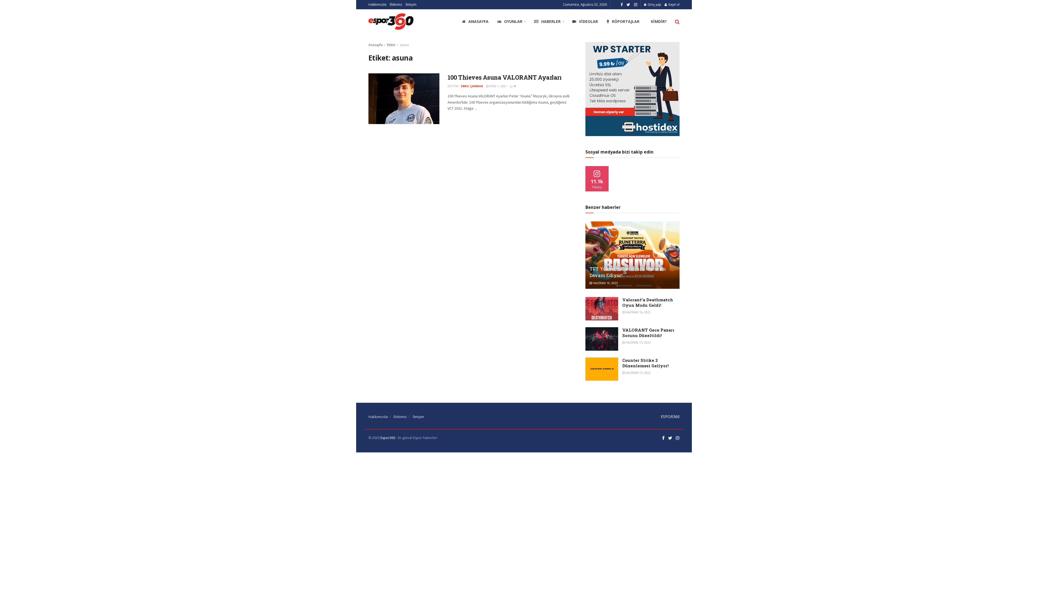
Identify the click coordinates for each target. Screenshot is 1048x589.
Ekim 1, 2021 (498, 86)
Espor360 (387, 437)
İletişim (411, 4)
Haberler (551, 21)
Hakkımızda (377, 4)
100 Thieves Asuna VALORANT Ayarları (505, 77)
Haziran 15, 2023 (638, 342)
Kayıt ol (674, 4)
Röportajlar (625, 21)
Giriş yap (654, 4)
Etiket (391, 45)
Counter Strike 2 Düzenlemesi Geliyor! (645, 362)
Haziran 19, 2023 (605, 283)
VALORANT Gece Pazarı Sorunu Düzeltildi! (648, 332)
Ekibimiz (396, 4)
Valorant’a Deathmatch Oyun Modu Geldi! (647, 302)
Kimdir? (659, 21)
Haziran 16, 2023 (638, 312)
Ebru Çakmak (472, 86)
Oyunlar (513, 21)
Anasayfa (478, 21)
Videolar (588, 21)
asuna (404, 45)
